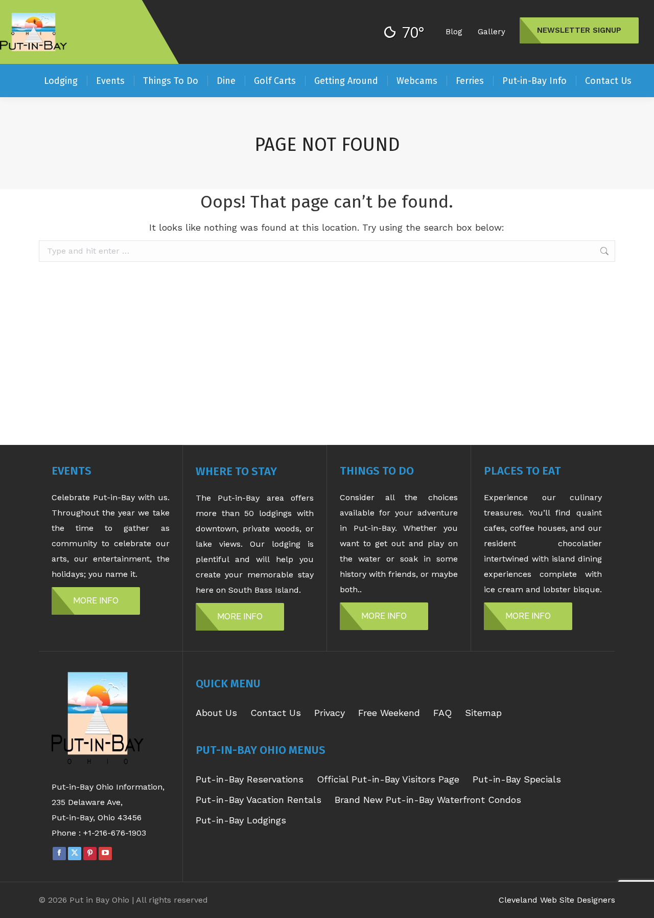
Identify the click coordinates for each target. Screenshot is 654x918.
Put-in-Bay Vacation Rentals (258, 799)
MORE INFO (96, 601)
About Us (216, 712)
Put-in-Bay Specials (517, 779)
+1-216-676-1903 (114, 833)
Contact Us (275, 712)
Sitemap (483, 712)
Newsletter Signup (579, 30)
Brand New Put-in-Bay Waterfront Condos (428, 799)
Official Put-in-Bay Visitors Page (388, 779)
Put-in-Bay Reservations (249, 779)
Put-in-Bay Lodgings (241, 820)
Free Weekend (389, 712)
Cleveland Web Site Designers (557, 900)
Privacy (329, 712)
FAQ (442, 712)
